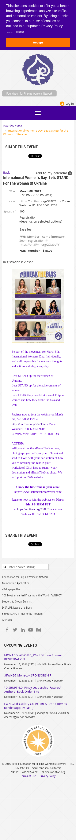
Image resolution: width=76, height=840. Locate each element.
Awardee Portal (12, 125)
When (13, 191)
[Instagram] (38, 630)
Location (11, 201)
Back (6, 172)
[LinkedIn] (23, 630)
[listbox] (54, 172)
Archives (7, 620)
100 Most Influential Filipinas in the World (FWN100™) (32, 595)
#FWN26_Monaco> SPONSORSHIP (27, 675)
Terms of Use (28, 776)
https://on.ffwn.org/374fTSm (29, 424)
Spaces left (10, 211)
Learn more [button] (15, 31)
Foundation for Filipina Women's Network (25, 577)
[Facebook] (7, 630)
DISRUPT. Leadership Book (17, 607)
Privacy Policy (48, 776)
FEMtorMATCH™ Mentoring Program (22, 614)
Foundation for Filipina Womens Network (29, 93)
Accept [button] (38, 42)
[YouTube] (30, 630)
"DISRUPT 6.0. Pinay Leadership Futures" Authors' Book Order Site (32, 690)
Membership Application (16, 583)
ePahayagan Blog (11, 589)
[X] (15, 630)
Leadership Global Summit (16, 601)
